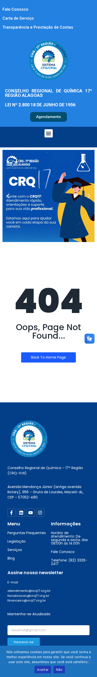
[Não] (89, 661)
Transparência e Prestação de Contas (37, 27)
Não (59, 670)
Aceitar (42, 670)
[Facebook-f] (11, 513)
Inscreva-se (24, 642)
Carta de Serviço (18, 18)
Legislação (16, 541)
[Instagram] (40, 513)
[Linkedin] (21, 513)
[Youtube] (31, 513)
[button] (49, 133)
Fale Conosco (15, 9)
